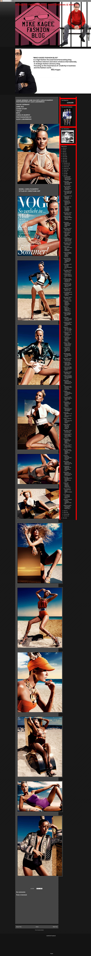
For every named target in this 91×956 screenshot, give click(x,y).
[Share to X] (39, 888)
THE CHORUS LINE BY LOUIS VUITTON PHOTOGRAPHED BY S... (68, 266)
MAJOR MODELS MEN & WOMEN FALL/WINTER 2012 (67, 314)
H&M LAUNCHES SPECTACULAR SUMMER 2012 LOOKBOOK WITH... (67, 260)
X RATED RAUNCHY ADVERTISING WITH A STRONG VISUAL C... (68, 436)
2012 (64, 161)
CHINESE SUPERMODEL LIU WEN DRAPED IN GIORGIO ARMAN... (68, 393)
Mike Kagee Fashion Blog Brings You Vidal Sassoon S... (68, 213)
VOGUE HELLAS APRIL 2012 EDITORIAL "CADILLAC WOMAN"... (67, 426)
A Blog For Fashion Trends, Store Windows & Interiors (47, 4)
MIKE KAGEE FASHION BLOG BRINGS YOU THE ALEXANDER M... (68, 382)
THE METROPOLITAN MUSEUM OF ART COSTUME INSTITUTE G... (68, 387)
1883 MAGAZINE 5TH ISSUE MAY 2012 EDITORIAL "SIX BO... (67, 355)
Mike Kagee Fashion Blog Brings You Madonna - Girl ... (68, 289)
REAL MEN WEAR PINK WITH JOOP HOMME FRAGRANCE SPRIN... (68, 451)
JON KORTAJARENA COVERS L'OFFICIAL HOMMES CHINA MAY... (68, 501)
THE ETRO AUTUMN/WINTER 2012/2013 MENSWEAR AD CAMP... (68, 479)
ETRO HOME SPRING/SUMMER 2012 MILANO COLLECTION (68, 183)
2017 (64, 153)
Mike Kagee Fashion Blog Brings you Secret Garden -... (68, 243)
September (66, 168)
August (65, 170)
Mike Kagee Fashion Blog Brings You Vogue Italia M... (68, 372)
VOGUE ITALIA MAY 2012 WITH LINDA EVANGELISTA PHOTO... (68, 369)
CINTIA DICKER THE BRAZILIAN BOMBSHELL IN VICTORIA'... (68, 198)
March (65, 512)
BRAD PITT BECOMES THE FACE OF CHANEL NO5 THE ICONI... (68, 329)
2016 (64, 154)
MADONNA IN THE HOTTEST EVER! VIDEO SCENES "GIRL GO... (67, 285)
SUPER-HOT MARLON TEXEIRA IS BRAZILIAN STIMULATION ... (67, 485)
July (65, 171)
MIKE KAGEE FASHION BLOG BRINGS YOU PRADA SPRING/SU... (67, 441)
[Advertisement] (24, 943)
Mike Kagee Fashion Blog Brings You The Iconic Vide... (68, 359)
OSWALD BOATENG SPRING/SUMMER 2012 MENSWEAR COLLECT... (68, 377)
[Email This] (37, 888)
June (65, 173)
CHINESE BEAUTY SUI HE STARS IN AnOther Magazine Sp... (68, 275)
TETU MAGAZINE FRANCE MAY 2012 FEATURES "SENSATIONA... (67, 178)
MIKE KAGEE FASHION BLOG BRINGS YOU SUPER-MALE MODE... (67, 224)
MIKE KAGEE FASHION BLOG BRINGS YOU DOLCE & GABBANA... (67, 404)
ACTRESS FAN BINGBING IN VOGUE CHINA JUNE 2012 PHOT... (67, 203)
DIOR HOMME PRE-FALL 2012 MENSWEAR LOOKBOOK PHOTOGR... (68, 208)
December (66, 163)
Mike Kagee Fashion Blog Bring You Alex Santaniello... (68, 298)
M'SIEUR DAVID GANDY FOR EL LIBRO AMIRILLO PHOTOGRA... (67, 364)
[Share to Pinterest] (41, 888)
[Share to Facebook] (40, 888)
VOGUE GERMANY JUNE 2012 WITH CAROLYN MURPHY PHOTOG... (67, 254)
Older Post (55, 926)
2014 (64, 158)
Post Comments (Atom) (39, 930)
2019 (64, 149)
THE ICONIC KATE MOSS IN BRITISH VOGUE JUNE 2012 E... (68, 399)
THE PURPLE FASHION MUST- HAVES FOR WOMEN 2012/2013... (67, 339)
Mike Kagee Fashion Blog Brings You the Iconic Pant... (68, 431)
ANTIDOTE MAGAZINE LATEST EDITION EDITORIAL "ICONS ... (68, 457)
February (66, 514)
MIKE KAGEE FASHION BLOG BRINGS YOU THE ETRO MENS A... (68, 474)
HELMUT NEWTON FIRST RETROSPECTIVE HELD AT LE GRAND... (68, 420)
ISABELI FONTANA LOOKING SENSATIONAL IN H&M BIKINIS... (68, 334)
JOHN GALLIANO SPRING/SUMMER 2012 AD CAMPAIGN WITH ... (68, 218)
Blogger (51, 953)
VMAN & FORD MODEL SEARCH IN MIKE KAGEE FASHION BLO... (67, 344)
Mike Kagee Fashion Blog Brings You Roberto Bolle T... (68, 229)
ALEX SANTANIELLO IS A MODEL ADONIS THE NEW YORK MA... (68, 294)
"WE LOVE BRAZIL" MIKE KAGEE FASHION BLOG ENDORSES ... (67, 188)
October (65, 166)
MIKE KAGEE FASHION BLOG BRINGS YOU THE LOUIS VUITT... (68, 463)
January (65, 515)
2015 (64, 156)
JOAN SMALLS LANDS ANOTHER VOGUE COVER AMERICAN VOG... (68, 239)
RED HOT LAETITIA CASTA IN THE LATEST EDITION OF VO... (68, 446)
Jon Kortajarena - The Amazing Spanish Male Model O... (67, 496)
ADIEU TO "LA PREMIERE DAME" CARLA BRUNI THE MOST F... (68, 409)
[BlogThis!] (38, 888)
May (65, 175)
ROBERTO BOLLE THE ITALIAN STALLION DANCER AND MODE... (67, 234)
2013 (64, 160)
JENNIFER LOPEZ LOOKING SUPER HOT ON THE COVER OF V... (68, 280)
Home (37, 926)
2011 (64, 517)
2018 (64, 151)
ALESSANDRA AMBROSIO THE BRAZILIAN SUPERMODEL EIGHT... (67, 468)
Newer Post (18, 926)
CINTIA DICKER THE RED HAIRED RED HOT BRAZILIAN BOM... (68, 193)
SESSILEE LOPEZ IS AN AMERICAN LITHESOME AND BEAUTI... (68, 324)
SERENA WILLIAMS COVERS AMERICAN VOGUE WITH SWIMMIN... (67, 303)
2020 (64, 148)
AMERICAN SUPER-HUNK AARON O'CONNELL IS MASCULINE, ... (68, 507)
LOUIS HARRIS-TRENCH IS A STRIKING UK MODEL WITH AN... (67, 349)
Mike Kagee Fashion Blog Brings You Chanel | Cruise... (68, 271)
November (66, 164)
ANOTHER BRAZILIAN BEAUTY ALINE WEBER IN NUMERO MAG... (67, 308)
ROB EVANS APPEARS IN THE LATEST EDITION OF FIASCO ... (68, 319)
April (65, 510)
